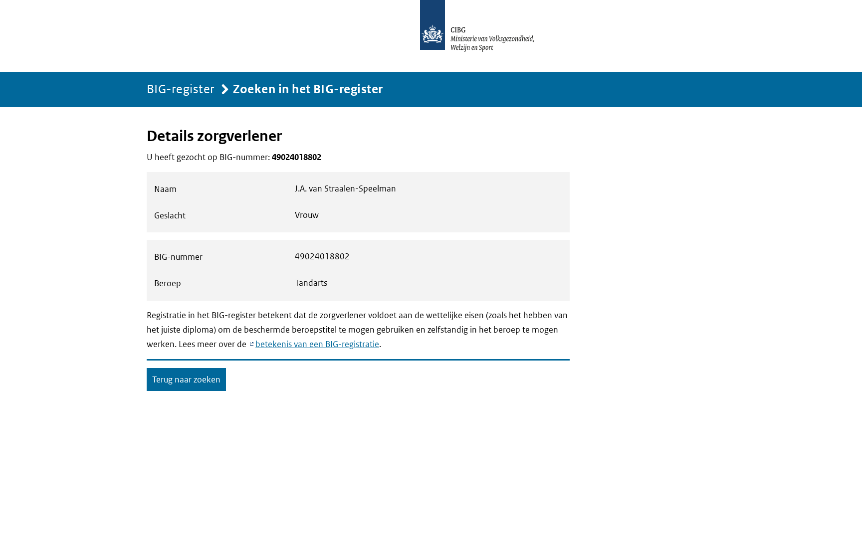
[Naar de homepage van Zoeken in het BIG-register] (488, 36)
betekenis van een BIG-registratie (317, 344)
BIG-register (181, 88)
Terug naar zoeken (186, 379)
